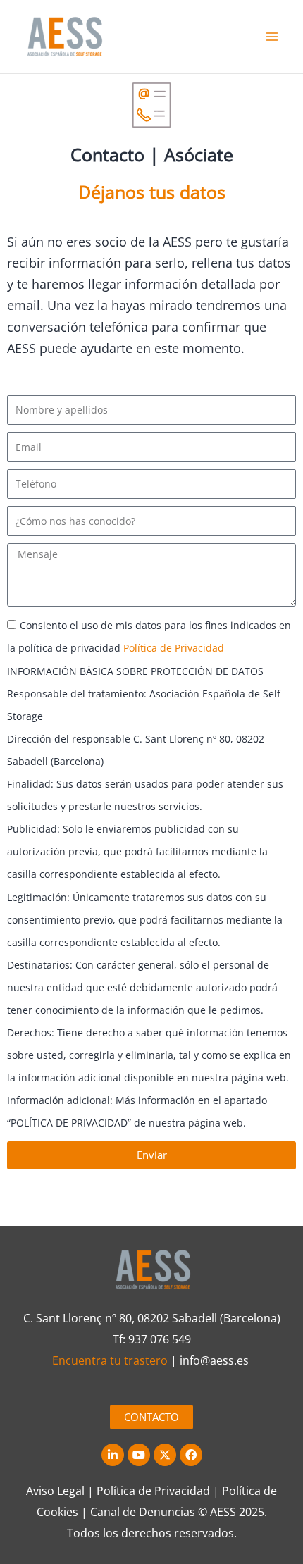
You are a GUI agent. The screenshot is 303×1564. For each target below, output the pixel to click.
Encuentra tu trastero (110, 1360)
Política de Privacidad (173, 647)
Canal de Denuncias (142, 1512)
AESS (223, 1512)
